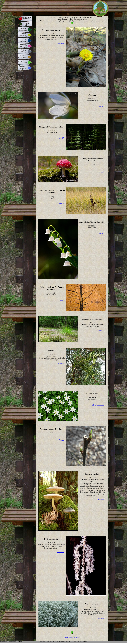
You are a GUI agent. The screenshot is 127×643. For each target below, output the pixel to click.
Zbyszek (61, 440)
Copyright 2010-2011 (46, 641)
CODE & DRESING (77, 641)
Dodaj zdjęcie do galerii (72, 637)
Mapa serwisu (13, 641)
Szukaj (20, 641)
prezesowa (101, 330)
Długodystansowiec (98, 405)
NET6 (85, 641)
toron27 (101, 106)
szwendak (61, 43)
